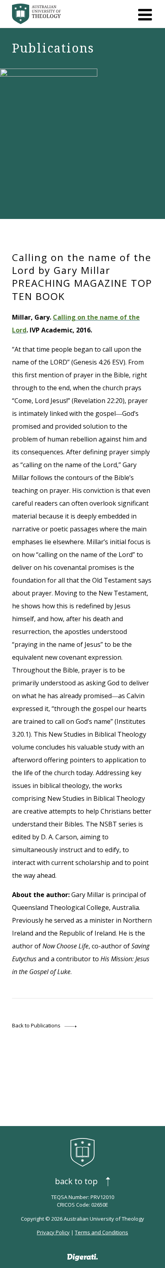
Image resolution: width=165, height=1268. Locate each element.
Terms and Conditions (101, 1232)
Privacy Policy (53, 1232)
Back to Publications (36, 1025)
